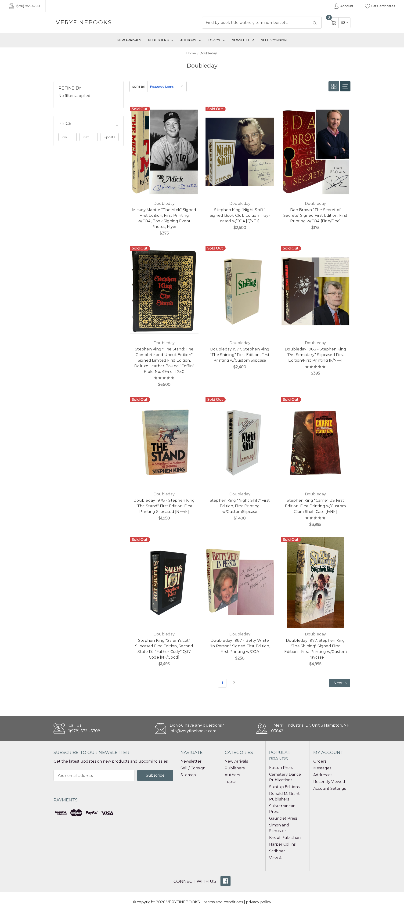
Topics (214, 40)
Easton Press (281, 767)
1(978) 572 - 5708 (27, 6)
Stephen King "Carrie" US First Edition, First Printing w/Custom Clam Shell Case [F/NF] (315, 506)
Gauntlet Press (283, 818)
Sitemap (188, 775)
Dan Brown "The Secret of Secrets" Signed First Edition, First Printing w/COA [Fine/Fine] (315, 215)
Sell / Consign (274, 40)
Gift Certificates (383, 6)
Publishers (158, 40)
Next (339, 683)
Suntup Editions (284, 787)
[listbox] (167, 86)
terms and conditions (223, 902)
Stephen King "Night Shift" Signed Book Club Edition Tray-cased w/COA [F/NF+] (240, 215)
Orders (319, 761)
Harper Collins (282, 844)
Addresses (322, 775)
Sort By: (138, 86)
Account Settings (329, 788)
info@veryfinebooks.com (193, 731)
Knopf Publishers (285, 837)
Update (109, 137)
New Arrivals (129, 40)
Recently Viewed (329, 781)
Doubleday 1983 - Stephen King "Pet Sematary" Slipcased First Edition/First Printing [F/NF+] (315, 355)
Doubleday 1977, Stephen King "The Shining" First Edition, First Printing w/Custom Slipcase (240, 355)
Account (346, 6)
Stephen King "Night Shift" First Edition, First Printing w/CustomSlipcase (240, 506)
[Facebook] (225, 881)
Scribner (277, 851)
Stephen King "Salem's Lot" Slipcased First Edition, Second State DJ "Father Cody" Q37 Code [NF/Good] (164, 649)
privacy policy (258, 902)
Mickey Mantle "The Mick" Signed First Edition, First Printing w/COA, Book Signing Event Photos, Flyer (164, 218)
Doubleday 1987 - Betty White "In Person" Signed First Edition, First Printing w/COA (240, 646)
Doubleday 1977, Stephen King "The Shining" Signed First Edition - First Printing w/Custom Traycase (315, 649)
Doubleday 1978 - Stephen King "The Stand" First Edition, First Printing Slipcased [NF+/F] (164, 506)
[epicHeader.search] (315, 23)
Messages (322, 768)
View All (276, 858)
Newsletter (243, 40)
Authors (188, 40)
